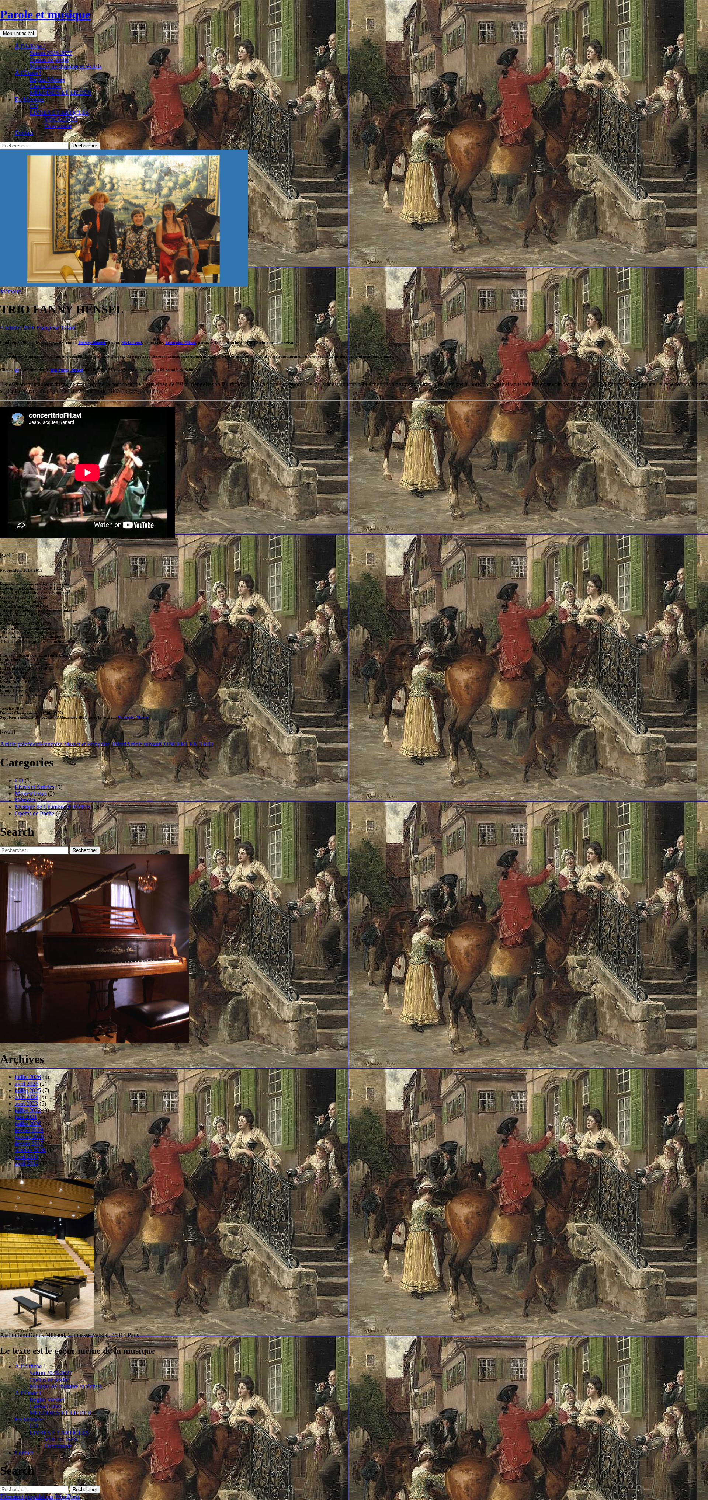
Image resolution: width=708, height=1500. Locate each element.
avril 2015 (26, 1156)
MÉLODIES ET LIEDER (60, 93)
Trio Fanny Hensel (66, 370)
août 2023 (26, 1103)
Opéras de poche (49, 59)
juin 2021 (26, 1117)
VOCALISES (60, 119)
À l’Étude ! (28, 73)
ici (16, 370)
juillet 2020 (28, 1123)
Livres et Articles (34, 787)
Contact (24, 132)
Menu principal (18, 33)
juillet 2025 (28, 1090)
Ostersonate (58, 126)
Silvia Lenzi (131, 342)
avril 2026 (26, 1083)
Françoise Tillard (56, 327)
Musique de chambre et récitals (65, 66)
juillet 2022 (28, 1110)
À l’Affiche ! (30, 46)
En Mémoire (29, 99)
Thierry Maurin (92, 342)
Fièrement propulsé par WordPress (40, 1496)
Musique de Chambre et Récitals (52, 807)
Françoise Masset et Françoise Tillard (63, 744)
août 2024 (26, 1097)
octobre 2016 (30, 1150)
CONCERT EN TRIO (169, 744)
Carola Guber (45, 86)
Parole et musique (45, 14)
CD (34, 106)
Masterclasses (30, 793)
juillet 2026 (28, 1077)
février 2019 (29, 1130)
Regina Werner (47, 79)
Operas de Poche (34, 813)
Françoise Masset (133, 717)
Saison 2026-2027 (51, 53)
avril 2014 (26, 1163)
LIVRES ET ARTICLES (59, 112)
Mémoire (10, 291)
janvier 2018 (29, 1137)
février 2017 (29, 1143)
